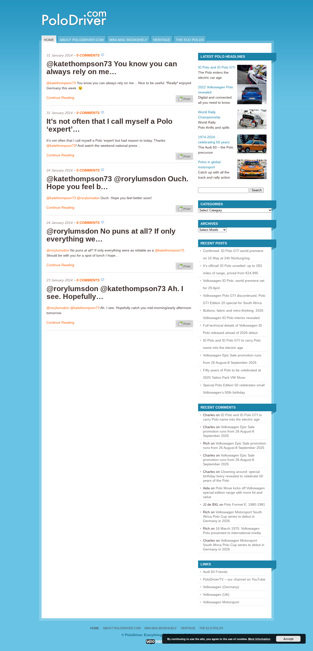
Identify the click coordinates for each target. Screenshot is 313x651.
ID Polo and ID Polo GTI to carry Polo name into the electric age (232, 344)
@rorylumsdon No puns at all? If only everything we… (111, 235)
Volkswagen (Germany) (221, 587)
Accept (288, 639)
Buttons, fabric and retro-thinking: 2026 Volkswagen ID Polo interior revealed (233, 314)
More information (259, 639)
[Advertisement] (213, 17)
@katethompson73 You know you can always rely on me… (111, 68)
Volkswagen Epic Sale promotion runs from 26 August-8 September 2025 (232, 359)
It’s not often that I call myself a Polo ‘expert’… (109, 125)
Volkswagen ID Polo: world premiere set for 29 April (233, 284)
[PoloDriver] (74, 34)
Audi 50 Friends (215, 572)
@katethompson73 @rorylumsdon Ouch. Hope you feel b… (117, 183)
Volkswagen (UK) (216, 594)
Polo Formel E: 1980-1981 (244, 504)
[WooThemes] (156, 643)
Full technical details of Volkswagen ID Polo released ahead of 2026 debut (232, 329)
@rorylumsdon (88, 198)
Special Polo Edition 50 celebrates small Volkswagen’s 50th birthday (234, 388)
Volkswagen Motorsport (221, 602)
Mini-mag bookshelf (128, 40)
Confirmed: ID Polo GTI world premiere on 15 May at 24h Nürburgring (233, 254)
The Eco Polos (190, 40)
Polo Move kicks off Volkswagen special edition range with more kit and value (234, 492)
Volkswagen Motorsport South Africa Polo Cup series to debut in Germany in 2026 (232, 516)
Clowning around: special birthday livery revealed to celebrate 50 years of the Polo (233, 476)
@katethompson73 (61, 83)
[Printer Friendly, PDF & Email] (184, 99)
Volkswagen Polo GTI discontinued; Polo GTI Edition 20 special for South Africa (234, 299)
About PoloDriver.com (82, 40)
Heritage (161, 40)
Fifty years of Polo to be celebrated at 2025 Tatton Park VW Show (232, 373)
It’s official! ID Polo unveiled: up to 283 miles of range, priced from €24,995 (232, 269)
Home (49, 40)
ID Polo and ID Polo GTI (216, 67)
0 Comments (88, 55)
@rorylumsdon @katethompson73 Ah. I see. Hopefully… (114, 292)
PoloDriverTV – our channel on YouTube (234, 579)
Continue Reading (60, 98)
